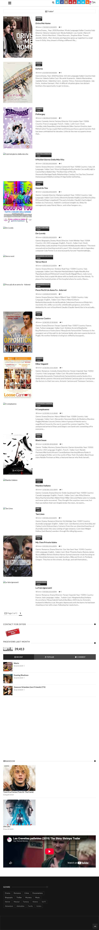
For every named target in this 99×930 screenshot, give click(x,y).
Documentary (37, 893)
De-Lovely (41, 233)
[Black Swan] (17, 454)
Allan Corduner (42, 227)
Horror (7, 902)
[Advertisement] (49, 727)
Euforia (39, 68)
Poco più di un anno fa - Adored (51, 290)
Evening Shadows (21, 675)
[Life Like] (49, 812)
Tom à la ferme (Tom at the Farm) (18, 792)
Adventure (9, 906)
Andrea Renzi (41, 582)
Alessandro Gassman (44, 403)
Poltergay (40, 114)
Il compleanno (42, 409)
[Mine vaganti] (17, 377)
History (35, 902)
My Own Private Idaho (46, 542)
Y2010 (38, 360)
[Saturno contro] (17, 332)
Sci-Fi (44, 902)
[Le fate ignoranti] (17, 582)
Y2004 (38, 230)
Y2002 (38, 156)
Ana (37, 508)
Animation (20, 906)
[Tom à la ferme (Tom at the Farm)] (49, 778)
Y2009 (38, 406)
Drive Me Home (43, 23)
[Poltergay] (17, 128)
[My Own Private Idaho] (17, 556)
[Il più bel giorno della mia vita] (17, 154)
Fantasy (26, 902)
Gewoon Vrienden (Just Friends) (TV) (30, 687)
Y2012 (38, 184)
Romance (17, 893)
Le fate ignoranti (44, 588)
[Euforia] (17, 82)
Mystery (28, 897)
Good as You (42, 188)
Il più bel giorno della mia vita (50, 159)
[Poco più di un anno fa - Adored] (17, 284)
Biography (9, 897)
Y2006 (38, 110)
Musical (16, 902)
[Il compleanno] (17, 404)
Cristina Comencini (43, 154)
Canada (39, 480)
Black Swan (41, 440)
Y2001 (38, 584)
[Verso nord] (17, 256)
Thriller (19, 897)
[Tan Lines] (17, 508)
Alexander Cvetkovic (44, 256)
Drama (38, 17)
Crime (26, 893)
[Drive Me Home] (17, 37)
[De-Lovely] (17, 228)
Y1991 (38, 539)
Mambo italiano (43, 485)
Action (38, 906)
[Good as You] (17, 202)
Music (37, 897)
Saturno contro (43, 318)
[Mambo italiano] (17, 480)
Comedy (39, 108)
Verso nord (41, 261)
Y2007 (38, 315)
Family (30, 906)
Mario (16, 663)
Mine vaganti (42, 364)
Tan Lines (40, 514)
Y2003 (38, 286)
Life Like (6, 826)
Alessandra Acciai (43, 284)
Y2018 (38, 19)
